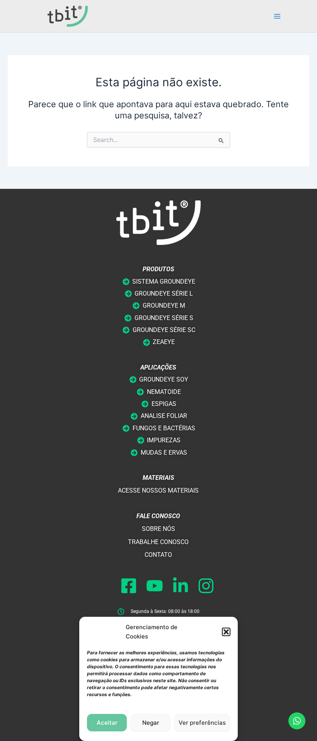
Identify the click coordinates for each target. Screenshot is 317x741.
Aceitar (107, 722)
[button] (226, 632)
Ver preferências (202, 722)
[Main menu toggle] (277, 16)
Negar (150, 722)
